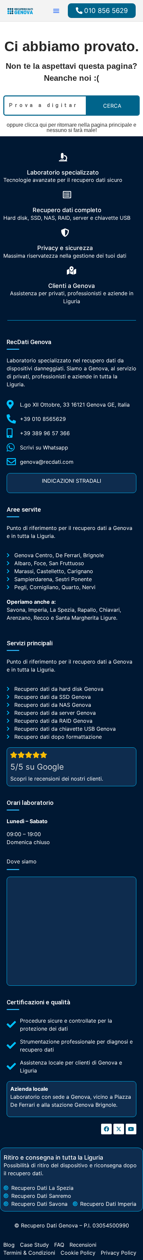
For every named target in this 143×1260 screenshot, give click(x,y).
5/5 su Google (37, 767)
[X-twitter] (118, 1129)
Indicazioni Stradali (71, 480)
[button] (56, 11)
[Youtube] (131, 1129)
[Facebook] (106, 1129)
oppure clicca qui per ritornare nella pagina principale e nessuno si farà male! (71, 127)
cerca (112, 105)
